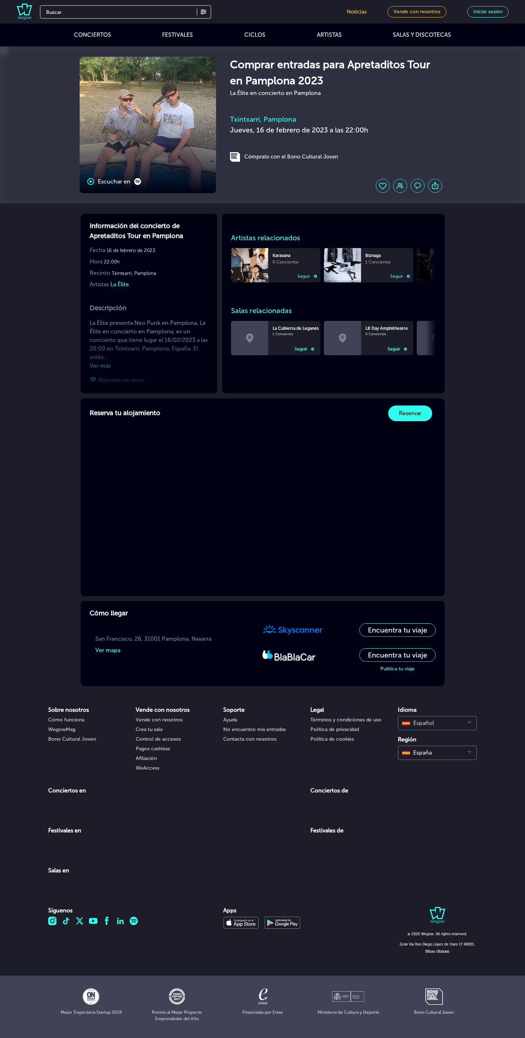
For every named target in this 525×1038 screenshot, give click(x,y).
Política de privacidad (334, 729)
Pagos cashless (153, 749)
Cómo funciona (66, 720)
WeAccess (147, 768)
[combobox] (437, 723)
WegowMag (61, 729)
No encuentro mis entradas (254, 729)
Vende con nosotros (159, 720)
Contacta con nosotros (249, 739)
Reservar (410, 413)
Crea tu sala (149, 729)
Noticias (357, 12)
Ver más (100, 365)
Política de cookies (332, 739)
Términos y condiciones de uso (345, 720)
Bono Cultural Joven (72, 739)
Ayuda (230, 720)
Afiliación (146, 758)
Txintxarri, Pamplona (263, 119)
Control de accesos (158, 739)
